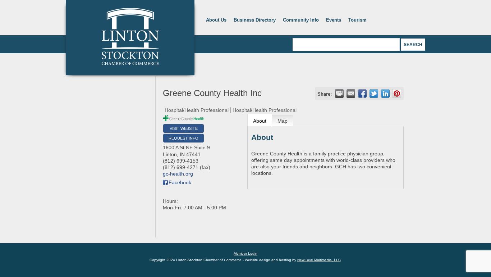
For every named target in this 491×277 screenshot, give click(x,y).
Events (333, 20)
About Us (216, 20)
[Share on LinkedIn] (385, 93)
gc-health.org (178, 174)
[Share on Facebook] (362, 93)
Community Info (301, 20)
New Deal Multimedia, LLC (319, 260)
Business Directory (255, 20)
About (259, 121)
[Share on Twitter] (374, 93)
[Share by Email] (351, 93)
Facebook (180, 182)
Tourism (357, 20)
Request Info (183, 138)
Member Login (245, 253)
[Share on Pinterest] (397, 93)
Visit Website (184, 128)
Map (282, 121)
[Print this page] (339, 93)
